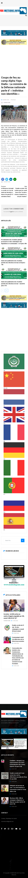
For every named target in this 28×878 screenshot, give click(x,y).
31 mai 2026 (15, 620)
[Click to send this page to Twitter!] (6, 179)
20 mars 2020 (6, 99)
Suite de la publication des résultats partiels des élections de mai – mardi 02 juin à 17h (13, 283)
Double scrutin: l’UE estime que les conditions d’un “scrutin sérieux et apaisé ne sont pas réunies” (21, 191)
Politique (13, 99)
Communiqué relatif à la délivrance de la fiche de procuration (18, 639)
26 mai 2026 (16, 643)
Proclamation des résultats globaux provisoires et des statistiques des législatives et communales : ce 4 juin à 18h (14, 241)
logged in (12, 211)
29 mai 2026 (16, 633)
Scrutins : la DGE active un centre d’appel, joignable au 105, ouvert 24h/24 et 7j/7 (14, 616)
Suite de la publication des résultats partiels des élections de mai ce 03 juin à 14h (13, 262)
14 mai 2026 (14, 769)
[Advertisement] (14, 59)
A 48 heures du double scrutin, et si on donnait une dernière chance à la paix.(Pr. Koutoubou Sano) (7, 191)
